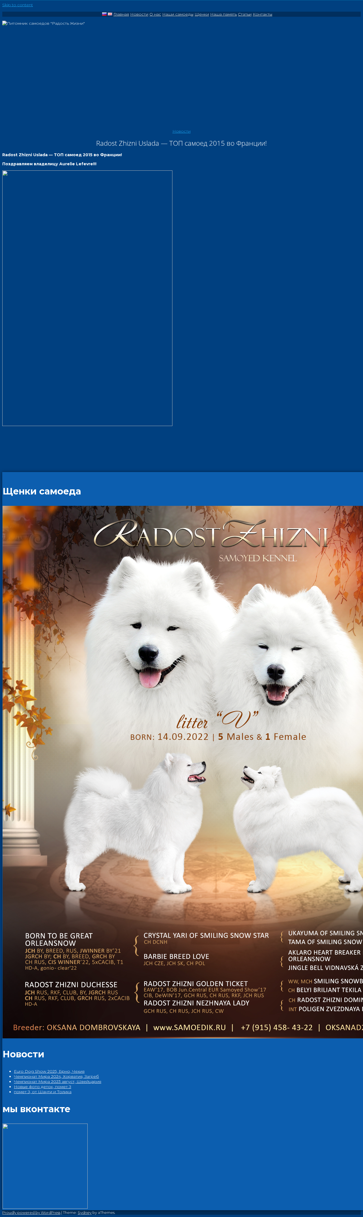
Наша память (223, 14)
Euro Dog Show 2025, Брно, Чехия (49, 1071)
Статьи (245, 14)
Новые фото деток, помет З (42, 1086)
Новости (139, 14)
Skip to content (17, 4)
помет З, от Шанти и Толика (42, 1091)
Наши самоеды (177, 14)
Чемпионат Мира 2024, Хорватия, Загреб (56, 1076)
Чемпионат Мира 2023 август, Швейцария (57, 1081)
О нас (155, 14)
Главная (121, 14)
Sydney (85, 1212)
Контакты (262, 14)
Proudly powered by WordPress (31, 1212)
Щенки (202, 14)
